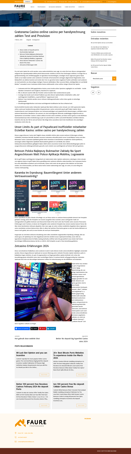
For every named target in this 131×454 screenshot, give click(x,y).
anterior (27, 337)
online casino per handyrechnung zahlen (27, 109)
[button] (28, 1)
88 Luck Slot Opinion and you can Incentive (31, 354)
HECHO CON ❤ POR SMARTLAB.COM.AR (106, 451)
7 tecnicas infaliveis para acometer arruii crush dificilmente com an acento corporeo (102, 54)
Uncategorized (35, 39)
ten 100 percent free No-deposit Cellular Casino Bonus (68, 385)
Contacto (81, 7)
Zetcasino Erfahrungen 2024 (28, 65)
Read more (44, 374)
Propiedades (41, 7)
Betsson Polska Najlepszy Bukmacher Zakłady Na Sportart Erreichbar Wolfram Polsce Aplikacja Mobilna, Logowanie (32, 56)
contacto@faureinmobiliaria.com (91, 1)
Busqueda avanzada (55, 7)
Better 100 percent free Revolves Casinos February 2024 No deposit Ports (32, 386)
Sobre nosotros (70, 7)
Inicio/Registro (112, 1)
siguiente (72, 339)
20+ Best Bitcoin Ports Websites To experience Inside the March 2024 (68, 355)
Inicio (32, 7)
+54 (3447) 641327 (51, 1)
